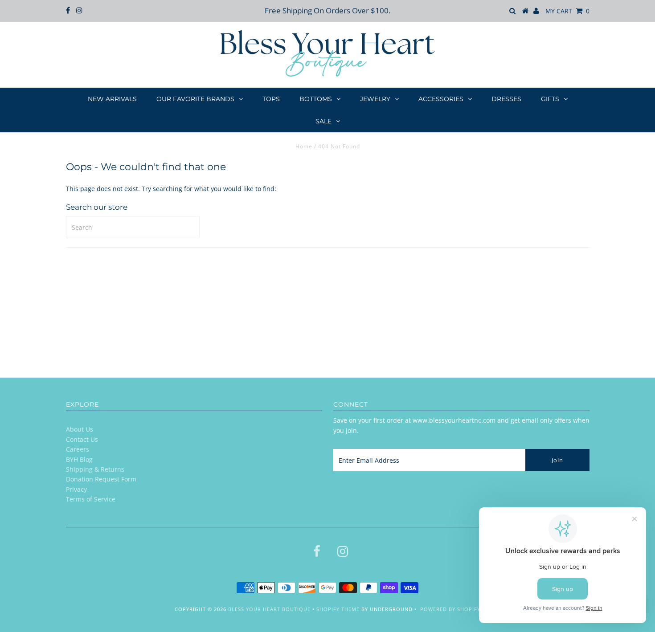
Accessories (440, 99)
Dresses (506, 99)
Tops (271, 99)
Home (303, 146)
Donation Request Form (101, 479)
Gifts (550, 99)
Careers (77, 449)
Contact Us (82, 439)
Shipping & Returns (95, 469)
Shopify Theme (338, 609)
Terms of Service (90, 499)
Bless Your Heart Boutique (269, 609)
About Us (79, 429)
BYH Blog (79, 459)
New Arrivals (112, 99)
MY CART (567, 11)
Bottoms (315, 99)
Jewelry (375, 99)
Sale (323, 121)
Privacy (76, 489)
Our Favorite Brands (195, 99)
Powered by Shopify (450, 609)
